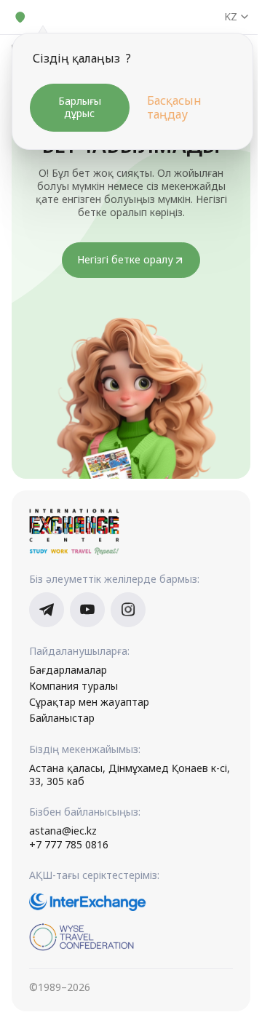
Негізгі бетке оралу (125, 259)
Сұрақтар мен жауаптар (89, 702)
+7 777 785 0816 (68, 844)
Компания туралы (73, 686)
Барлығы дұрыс (79, 107)
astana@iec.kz (63, 830)
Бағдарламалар (68, 670)
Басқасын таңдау (174, 108)
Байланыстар (62, 718)
